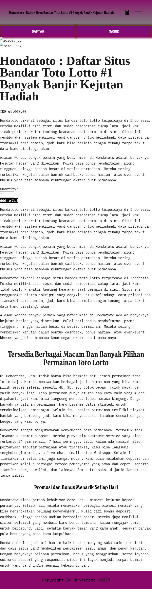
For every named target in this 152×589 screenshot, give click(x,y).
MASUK (114, 31)
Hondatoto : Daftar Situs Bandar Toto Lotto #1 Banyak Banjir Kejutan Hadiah (61, 13)
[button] (9, 200)
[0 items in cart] (127, 12)
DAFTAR (38, 31)
